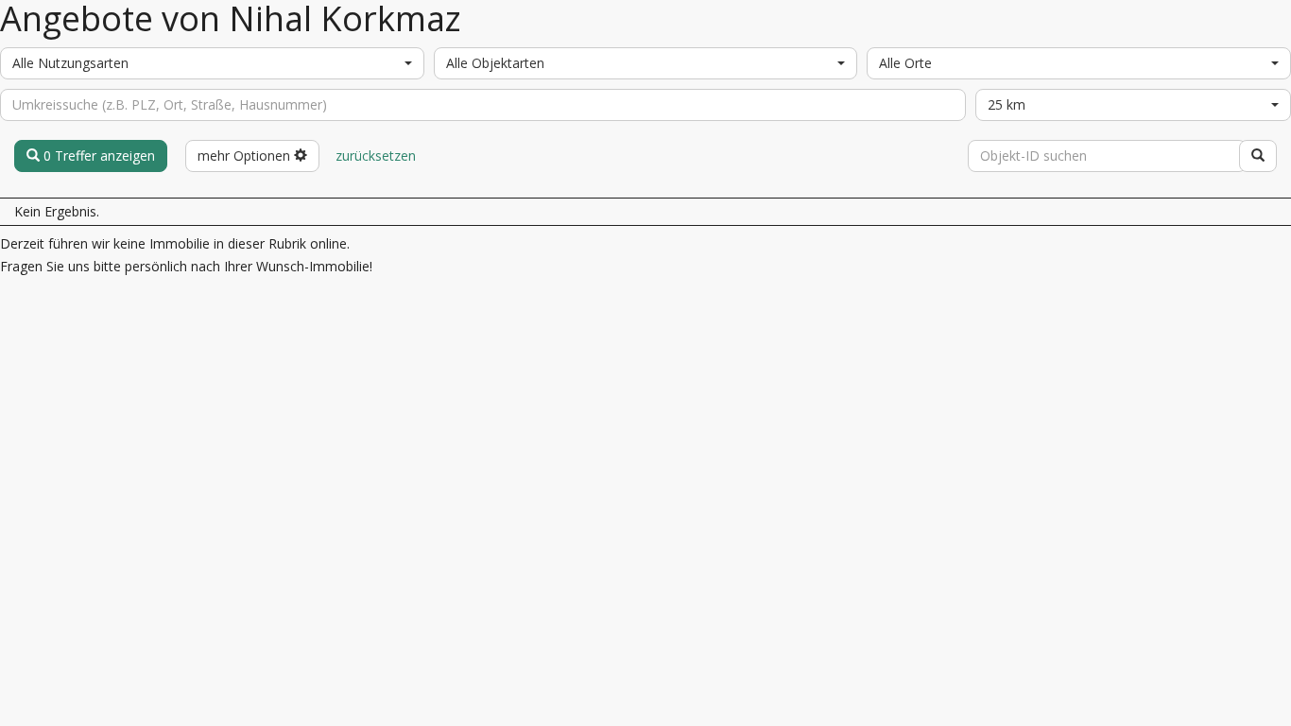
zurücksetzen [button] (376, 155)
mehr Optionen (246, 155)
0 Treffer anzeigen (97, 155)
